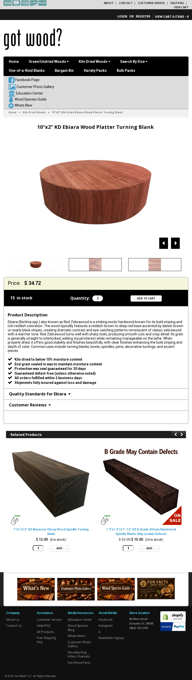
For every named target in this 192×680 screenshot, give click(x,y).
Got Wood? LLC (23, 676)
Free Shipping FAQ (46, 640)
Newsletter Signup (111, 638)
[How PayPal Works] (173, 626)
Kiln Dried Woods (93, 62)
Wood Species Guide (30, 99)
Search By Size (133, 62)
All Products (45, 632)
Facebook (105, 619)
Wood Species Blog (78, 627)
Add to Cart (146, 298)
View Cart (181, 7)
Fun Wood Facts (79, 662)
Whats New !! (77, 636)
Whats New (23, 105)
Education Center (29, 93)
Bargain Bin (64, 71)
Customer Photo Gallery (35, 87)
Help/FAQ (177, 3)
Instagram (105, 625)
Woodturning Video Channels (79, 654)
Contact (125, 3)
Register (143, 16)
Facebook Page (27, 80)
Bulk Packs (126, 71)
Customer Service (151, 3)
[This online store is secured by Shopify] (173, 614)
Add (59, 548)
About (109, 3)
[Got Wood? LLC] (33, 39)
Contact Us (14, 625)
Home (14, 62)
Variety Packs (95, 71)
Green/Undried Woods (48, 62)
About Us (12, 619)
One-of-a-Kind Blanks (27, 71)
